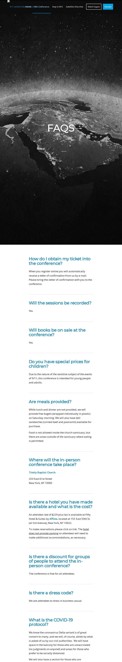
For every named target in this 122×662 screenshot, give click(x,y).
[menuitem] (28, 6)
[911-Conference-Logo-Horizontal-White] (21, 6)
